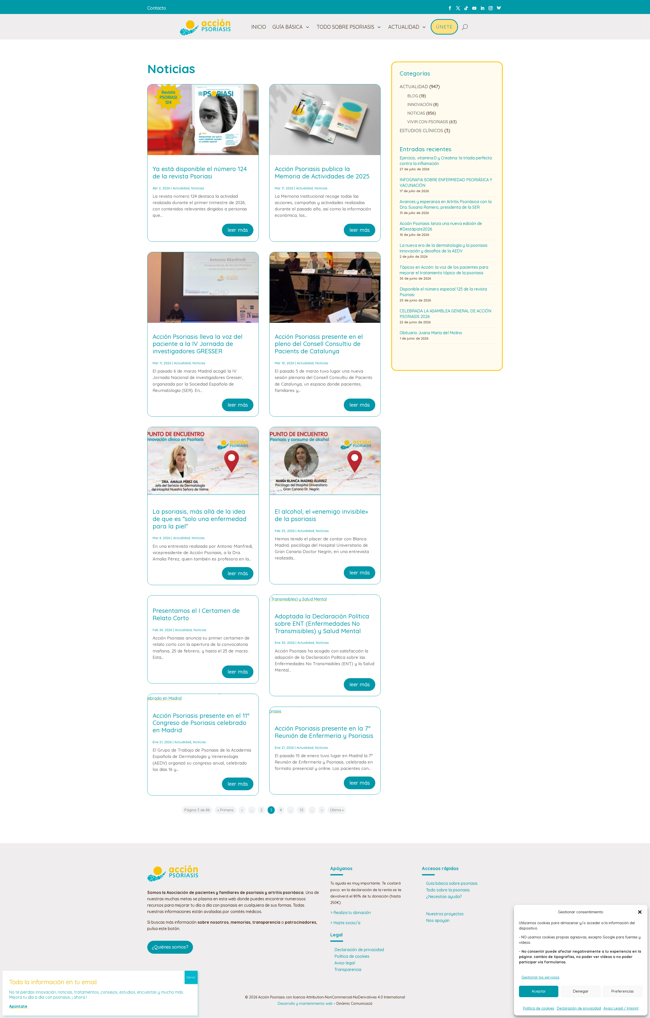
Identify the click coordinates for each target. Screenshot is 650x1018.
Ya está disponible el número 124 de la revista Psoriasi (200, 172)
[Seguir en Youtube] (474, 8)
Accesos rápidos (440, 868)
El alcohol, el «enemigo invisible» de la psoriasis (321, 515)
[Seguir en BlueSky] (499, 7)
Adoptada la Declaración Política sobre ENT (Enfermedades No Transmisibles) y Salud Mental (322, 623)
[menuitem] (259, 27)
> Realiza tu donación (350, 912)
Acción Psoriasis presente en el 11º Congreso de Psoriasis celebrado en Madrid (201, 723)
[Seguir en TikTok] (466, 8)
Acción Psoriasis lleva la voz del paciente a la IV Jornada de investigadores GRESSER (197, 344)
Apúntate (18, 1006)
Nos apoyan (437, 920)
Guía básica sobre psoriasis (452, 883)
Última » (337, 810)
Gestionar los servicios (540, 977)
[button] (639, 912)
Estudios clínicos (421, 130)
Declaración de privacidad (579, 1008)
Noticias (197, 188)
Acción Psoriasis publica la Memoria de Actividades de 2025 (322, 172)
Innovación (419, 104)
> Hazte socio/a (345, 922)
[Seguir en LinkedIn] (482, 8)
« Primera (225, 810)
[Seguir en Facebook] (450, 8)
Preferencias (622, 991)
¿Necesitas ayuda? (444, 896)
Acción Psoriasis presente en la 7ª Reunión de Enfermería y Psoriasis (324, 731)
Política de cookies (538, 1008)
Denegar (581, 991)
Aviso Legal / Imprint (621, 1008)
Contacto (156, 8)
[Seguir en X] (458, 8)
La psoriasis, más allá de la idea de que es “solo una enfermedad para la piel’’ (200, 519)
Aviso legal (344, 962)
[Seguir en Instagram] (490, 8)
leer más (238, 230)
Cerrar (191, 977)
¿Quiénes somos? (170, 947)
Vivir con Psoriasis (427, 121)
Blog (412, 95)
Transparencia (347, 969)
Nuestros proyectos (445, 913)
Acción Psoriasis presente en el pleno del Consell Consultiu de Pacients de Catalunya (319, 344)
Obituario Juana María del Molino (431, 332)
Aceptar (539, 991)
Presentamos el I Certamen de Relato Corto (196, 614)
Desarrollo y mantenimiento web (305, 1003)
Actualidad (181, 188)
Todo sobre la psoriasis (448, 889)
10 (301, 810)
